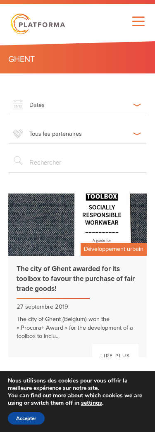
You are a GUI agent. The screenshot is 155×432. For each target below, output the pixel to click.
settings (91, 403)
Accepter (26, 418)
